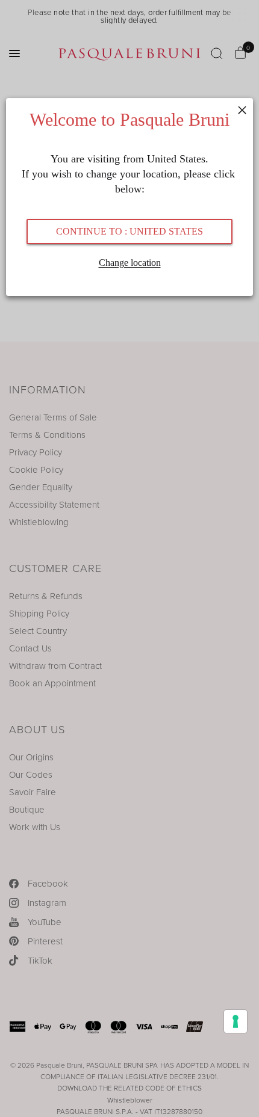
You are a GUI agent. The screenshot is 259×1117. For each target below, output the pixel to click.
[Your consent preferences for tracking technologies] (235, 1021)
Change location (130, 262)
